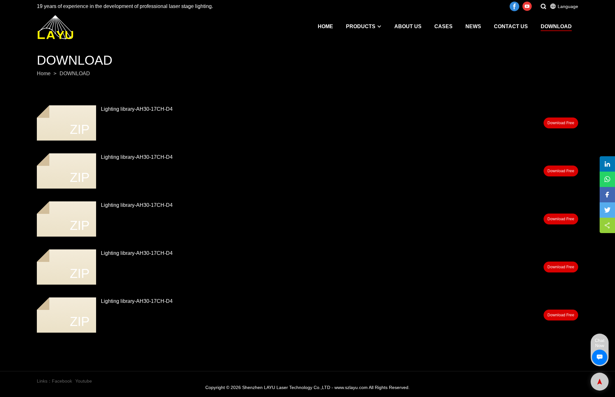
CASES (443, 26)
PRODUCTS (360, 26)
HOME (325, 26)
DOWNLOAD (556, 26)
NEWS (473, 26)
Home (44, 73)
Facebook (62, 381)
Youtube (83, 381)
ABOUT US (408, 26)
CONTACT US (511, 26)
